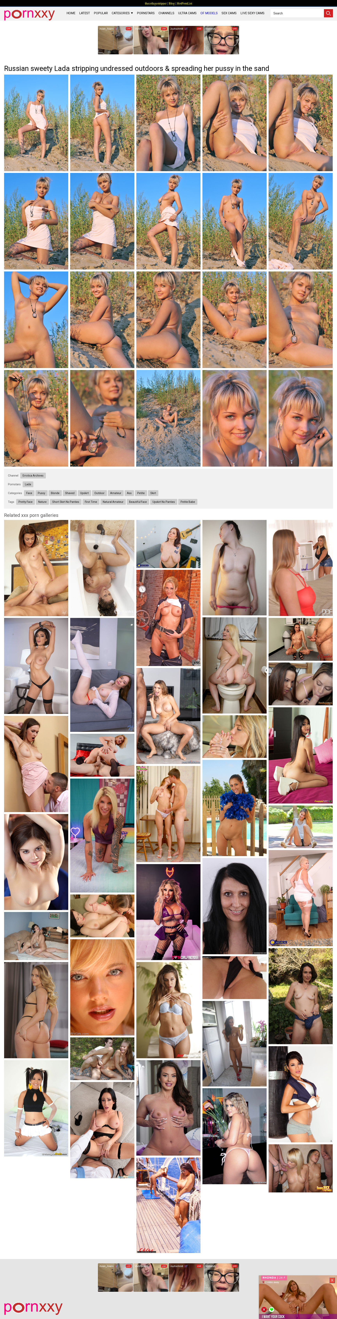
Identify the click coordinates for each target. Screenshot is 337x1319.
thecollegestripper (156, 3)
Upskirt (84, 493)
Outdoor (99, 493)
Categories (121, 13)
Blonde (55, 493)
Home (71, 13)
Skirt (153, 493)
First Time (91, 501)
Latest (84, 13)
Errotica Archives (33, 475)
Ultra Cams (187, 13)
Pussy (41, 493)
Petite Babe (188, 501)
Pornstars (146, 13)
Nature (42, 501)
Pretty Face (26, 501)
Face (29, 493)
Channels (166, 13)
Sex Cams (229, 13)
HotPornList (184, 3)
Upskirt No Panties (164, 501)
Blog (172, 3)
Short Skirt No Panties (65, 501)
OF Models (209, 13)
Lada (28, 484)
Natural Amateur (113, 501)
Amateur (115, 493)
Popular (101, 13)
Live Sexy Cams (252, 13)
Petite (141, 493)
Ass (129, 493)
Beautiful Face (138, 501)
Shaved (69, 493)
